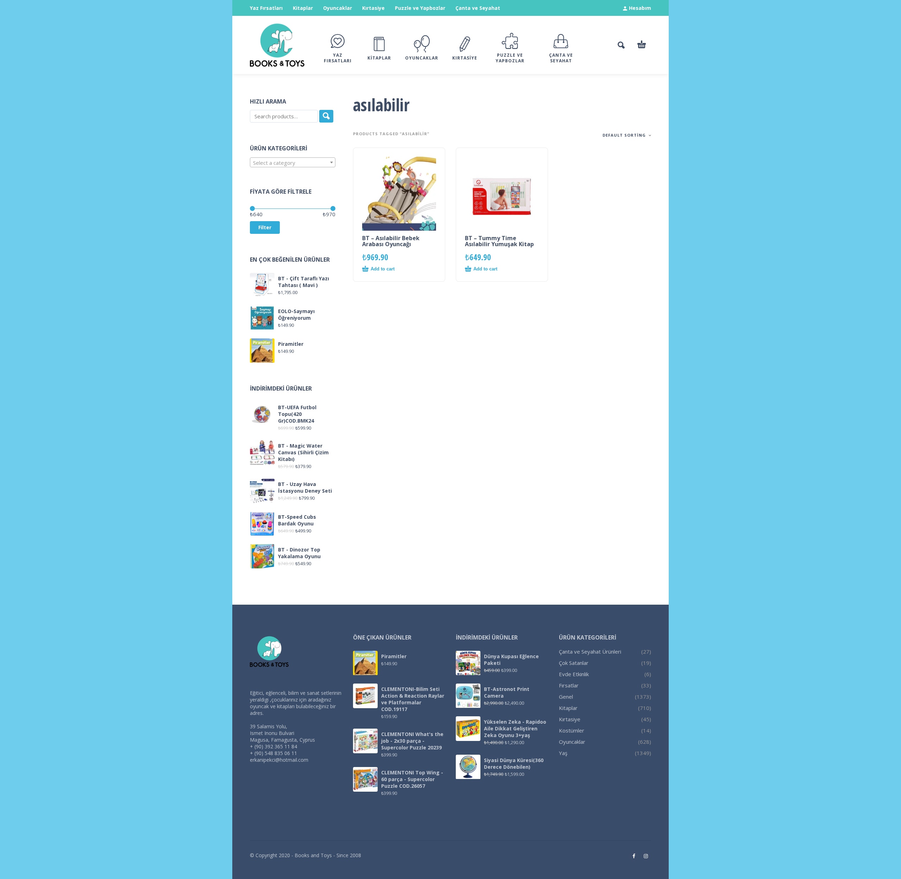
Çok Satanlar (573, 663)
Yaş (563, 753)
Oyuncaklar (337, 8)
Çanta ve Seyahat (477, 8)
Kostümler (571, 730)
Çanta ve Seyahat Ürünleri (590, 651)
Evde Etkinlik (574, 674)
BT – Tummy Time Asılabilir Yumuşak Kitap (499, 241)
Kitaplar (303, 8)
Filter (264, 227)
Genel (566, 696)
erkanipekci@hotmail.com (279, 759)
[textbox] (292, 163)
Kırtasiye (373, 8)
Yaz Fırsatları (266, 8)
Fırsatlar (569, 685)
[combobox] (292, 162)
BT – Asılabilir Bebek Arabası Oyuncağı (391, 241)
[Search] (326, 116)
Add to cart (383, 269)
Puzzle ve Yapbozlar (420, 8)
